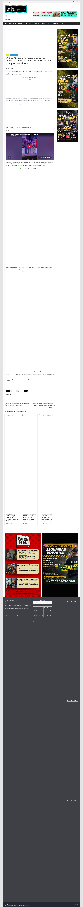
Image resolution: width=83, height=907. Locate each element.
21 (44, 613)
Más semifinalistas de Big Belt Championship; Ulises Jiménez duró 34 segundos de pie (47, 517)
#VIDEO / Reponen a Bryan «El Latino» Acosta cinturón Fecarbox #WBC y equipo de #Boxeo (29, 517)
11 (36, 610)
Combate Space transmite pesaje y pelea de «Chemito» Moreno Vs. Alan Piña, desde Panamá (42, 405)
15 (47, 610)
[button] (23, 24)
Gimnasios (37, 23)
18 (36, 613)
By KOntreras (16, 66)
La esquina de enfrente (58, 23)
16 (50, 610)
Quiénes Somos (12, 23)
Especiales (28, 23)
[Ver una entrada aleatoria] (76, 23)
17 (34, 613)
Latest (7, 54)
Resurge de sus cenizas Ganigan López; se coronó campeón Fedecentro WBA (12, 517)
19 (39, 613)
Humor (43, 23)
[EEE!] (6, 23)
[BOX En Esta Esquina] (6, 603)
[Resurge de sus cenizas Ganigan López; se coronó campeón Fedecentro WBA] (12, 415)
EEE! (7, 16)
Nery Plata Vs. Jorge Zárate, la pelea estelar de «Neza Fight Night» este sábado (17, 404)
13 (42, 610)
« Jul (33, 621)
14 (44, 610)
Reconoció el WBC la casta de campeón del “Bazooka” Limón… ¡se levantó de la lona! (33, 2)
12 (39, 610)
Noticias (20, 23)
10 (34, 610)
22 (47, 613)
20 (42, 613)
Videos (48, 23)
